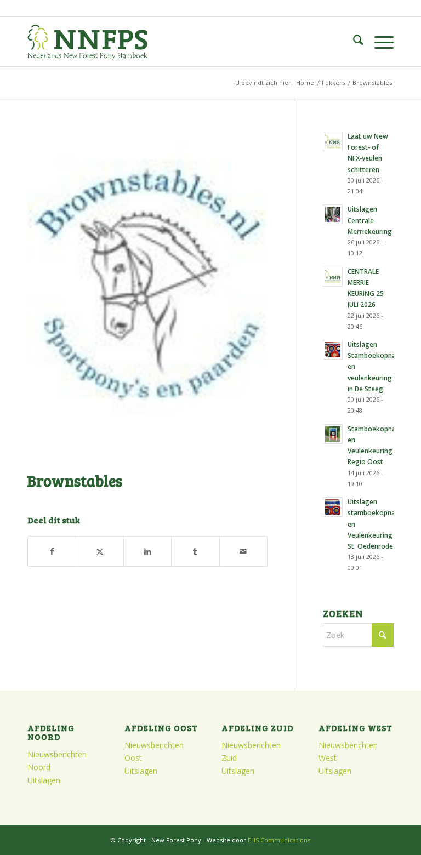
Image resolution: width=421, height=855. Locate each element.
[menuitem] (352, 41)
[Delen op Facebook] (52, 551)
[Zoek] (352, 41)
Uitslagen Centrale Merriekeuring (370, 219)
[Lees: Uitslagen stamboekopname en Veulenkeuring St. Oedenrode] (333, 507)
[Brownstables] (147, 295)
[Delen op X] (99, 551)
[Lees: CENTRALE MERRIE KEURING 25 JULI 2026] (333, 277)
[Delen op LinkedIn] (147, 551)
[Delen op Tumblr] (195, 551)
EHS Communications (279, 840)
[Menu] (378, 41)
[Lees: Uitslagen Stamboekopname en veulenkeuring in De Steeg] (333, 350)
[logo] (87, 41)
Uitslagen (43, 780)
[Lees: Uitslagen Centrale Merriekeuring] (333, 214)
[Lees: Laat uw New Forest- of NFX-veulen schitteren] (333, 141)
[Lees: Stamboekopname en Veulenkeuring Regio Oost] (333, 434)
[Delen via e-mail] (243, 551)
